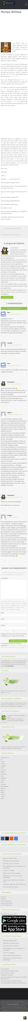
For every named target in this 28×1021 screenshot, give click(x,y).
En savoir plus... (10, 666)
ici (17, 163)
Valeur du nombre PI (14, 863)
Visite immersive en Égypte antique (9, 971)
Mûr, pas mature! (13, 887)
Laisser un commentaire (14, 308)
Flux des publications (6, 901)
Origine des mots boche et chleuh (17, 884)
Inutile (2, 782)
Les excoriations (5, 969)
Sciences (3, 794)
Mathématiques (5, 786)
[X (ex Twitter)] (7, 838)
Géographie (4, 778)
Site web (3, 625)
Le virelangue (11, 870)
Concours (3, 763)
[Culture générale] (8, 3)
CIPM (22, 91)
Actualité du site (5, 757)
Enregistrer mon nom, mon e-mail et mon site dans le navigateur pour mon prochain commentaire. (14, 635)
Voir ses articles (7, 297)
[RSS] (11, 838)
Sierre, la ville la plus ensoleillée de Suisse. (11, 981)
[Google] (16, 838)
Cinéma (3, 761)
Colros (8, 179)
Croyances (3, 766)
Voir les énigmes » (4, 722)
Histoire (3, 780)
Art (1, 759)
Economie (3, 770)
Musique (3, 788)
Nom (2, 612)
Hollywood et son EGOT (7, 975)
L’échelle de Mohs (12, 858)
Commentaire (5, 578)
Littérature (3, 784)
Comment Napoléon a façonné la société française (13, 983)
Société (3, 796)
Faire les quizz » (8, 692)
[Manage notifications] (24, 1017)
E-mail (3, 619)
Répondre (4, 337)
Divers (2, 768)
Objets (2, 792)
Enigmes (3, 772)
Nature (2, 790)
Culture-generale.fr (6, 1001)
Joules (4, 89)
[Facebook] (3, 838)
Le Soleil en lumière (14, 861)
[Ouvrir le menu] (26, 4)
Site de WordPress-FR (6, 905)
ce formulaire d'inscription (15, 706)
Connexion (3, 899)
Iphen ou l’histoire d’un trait (7, 973)
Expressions (4, 774)
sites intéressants (21, 1010)
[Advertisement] (14, 28)
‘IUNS (14, 101)
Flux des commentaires (7, 903)
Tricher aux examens (15, 873)
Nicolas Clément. (14, 76)
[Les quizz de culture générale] (12, 682)
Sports (2, 798)
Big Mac (24, 80)
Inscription (3, 897)
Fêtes (2, 776)
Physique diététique (11, 11)
